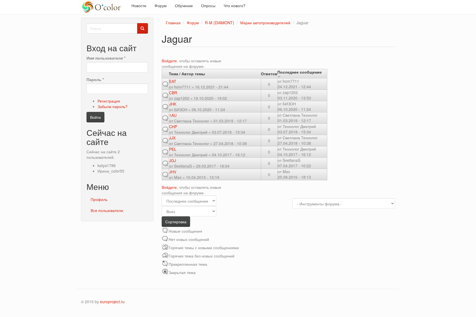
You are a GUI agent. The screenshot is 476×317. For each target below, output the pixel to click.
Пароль (95, 79)
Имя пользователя (105, 58)
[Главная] (104, 7)
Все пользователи (107, 210)
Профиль (99, 199)
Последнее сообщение (299, 72)
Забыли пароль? (113, 106)
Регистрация (109, 101)
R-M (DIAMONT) (219, 22)
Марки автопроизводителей (265, 22)
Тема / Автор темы (187, 73)
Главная (173, 22)
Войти (95, 117)
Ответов (269, 73)
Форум (161, 5)
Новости (138, 5)
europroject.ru (112, 301)
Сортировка (175, 221)
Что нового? (234, 5)
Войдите (169, 60)
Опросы (208, 5)
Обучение (184, 5)
